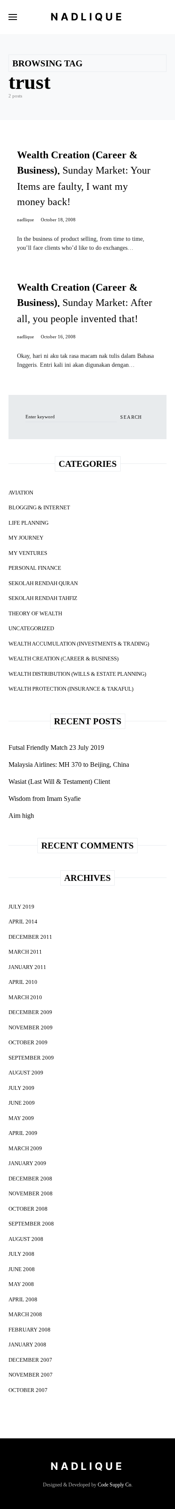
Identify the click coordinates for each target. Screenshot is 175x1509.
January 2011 (27, 967)
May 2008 (21, 1284)
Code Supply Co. (115, 1485)
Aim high (21, 815)
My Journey (25, 537)
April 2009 (22, 1133)
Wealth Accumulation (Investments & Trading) (78, 643)
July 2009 (21, 1088)
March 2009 (25, 1148)
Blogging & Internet (39, 507)
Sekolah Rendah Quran (43, 583)
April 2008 (22, 1299)
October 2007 (28, 1390)
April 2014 (22, 921)
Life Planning (28, 523)
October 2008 (28, 1209)
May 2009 (21, 1118)
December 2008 (30, 1178)
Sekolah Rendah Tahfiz (42, 598)
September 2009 (31, 1058)
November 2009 (30, 1027)
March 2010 (25, 997)
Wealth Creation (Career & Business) (63, 658)
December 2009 (30, 1012)
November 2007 (30, 1375)
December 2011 (30, 937)
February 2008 (29, 1329)
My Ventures (27, 553)
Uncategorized (31, 628)
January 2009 (27, 1163)
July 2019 (21, 906)
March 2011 (25, 952)
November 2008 (30, 1193)
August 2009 (25, 1072)
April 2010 (22, 982)
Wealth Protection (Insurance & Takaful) (70, 689)
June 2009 (21, 1103)
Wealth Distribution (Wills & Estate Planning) (77, 674)
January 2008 (27, 1344)
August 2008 (25, 1239)
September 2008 (31, 1223)
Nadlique (87, 17)
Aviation (20, 492)
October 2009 (28, 1042)
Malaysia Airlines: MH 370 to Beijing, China (68, 764)
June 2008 (21, 1269)
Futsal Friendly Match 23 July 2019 (56, 747)
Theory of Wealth (35, 613)
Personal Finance (34, 568)
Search (131, 417)
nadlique (25, 219)
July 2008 (21, 1254)
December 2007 (30, 1360)
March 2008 (25, 1314)
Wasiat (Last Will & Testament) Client (59, 781)
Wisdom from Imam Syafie (44, 798)
